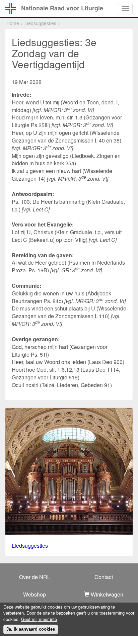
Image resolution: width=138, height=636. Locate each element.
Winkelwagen (106, 594)
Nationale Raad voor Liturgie (62, 8)
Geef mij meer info (39, 619)
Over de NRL (34, 577)
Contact (103, 577)
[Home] (10, 8)
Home (12, 23)
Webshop (34, 594)
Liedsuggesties (40, 23)
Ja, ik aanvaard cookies (30, 629)
